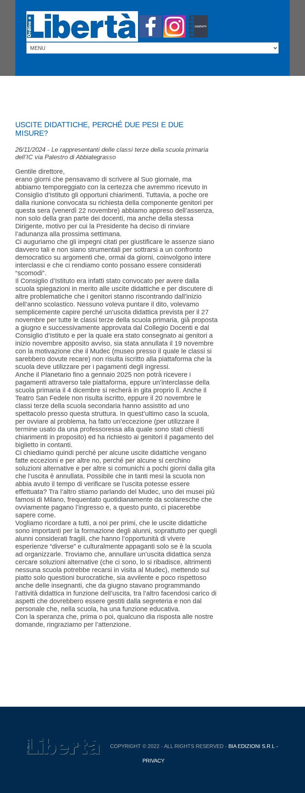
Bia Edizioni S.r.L (251, 746)
